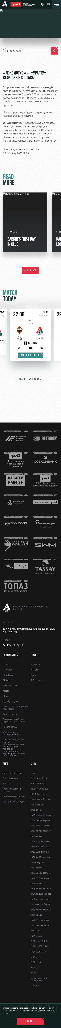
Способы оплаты (11, 778)
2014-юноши (36, 883)
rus (48, 4)
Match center (30, 355)
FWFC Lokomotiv (38, 794)
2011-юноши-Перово (40, 925)
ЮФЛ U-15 (35, 957)
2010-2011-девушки (39, 852)
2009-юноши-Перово (40, 894)
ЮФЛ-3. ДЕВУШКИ (39, 946)
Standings (8, 675)
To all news (15, 51)
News (6, 664)
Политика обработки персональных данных (14, 720)
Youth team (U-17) (39, 789)
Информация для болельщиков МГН (12, 733)
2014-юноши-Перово (40, 888)
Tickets (34, 655)
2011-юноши (36, 930)
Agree (30, 1021)
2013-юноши (36, 915)
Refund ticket (37, 680)
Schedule (35, 664)
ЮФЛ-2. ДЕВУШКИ (39, 952)
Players (6, 680)
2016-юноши (36, 867)
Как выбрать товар (12, 773)
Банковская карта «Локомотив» (39, 979)
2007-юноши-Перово (40, 904)
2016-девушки (37, 804)
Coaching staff (10, 685)
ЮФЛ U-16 (35, 962)
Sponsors (35, 967)
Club (33, 764)
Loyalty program (11, 701)
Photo (6, 696)
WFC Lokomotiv (38, 783)
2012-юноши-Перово (40, 799)
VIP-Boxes (35, 670)
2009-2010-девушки (40, 820)
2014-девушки (37, 862)
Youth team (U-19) (39, 778)
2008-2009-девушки (40, 857)
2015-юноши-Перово (40, 831)
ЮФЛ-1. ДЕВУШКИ (39, 941)
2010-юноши (36, 936)
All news (30, 270)
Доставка (7, 783)
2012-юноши (36, 810)
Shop (5, 764)
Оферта (34, 675)
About (33, 773)
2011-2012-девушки (39, 825)
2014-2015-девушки (39, 841)
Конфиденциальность (13, 796)
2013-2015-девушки (39, 878)
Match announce (30, 379)
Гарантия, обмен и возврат (12, 790)
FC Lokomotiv (10, 655)
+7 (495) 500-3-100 (13, 644)
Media (6, 691)
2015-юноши (36, 836)
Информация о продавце (15, 801)
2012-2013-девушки (39, 846)
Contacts (34, 985)
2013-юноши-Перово (40, 910)
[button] (4, 260)
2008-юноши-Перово (40, 899)
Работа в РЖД (10, 727)
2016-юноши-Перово (40, 873)
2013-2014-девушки (39, 920)
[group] (25, 222)
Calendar (7, 670)
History (33, 972)
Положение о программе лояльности (15, 707)
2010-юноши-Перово (40, 815)
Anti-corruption (10, 714)
